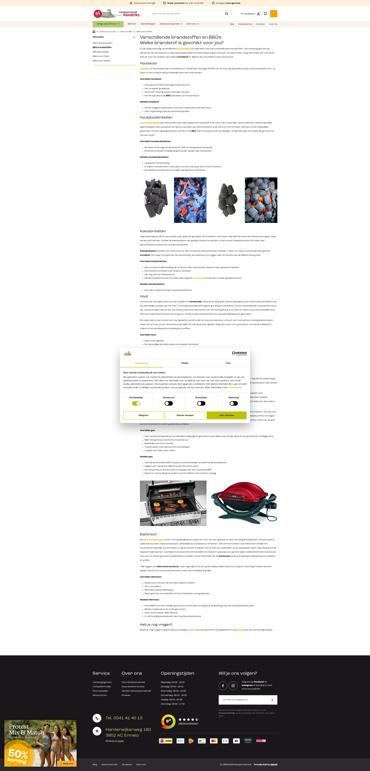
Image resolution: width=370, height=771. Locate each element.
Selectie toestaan (185, 415)
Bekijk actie (68, 764)
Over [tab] (228, 363)
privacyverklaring (226, 713)
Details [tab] (185, 363)
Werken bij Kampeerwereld (136, 691)
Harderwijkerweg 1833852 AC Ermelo (128, 733)
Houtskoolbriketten (150, 123)
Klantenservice (109, 765)
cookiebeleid (235, 387)
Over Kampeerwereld (133, 682)
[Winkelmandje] (273, 13)
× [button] (73, 722)
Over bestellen (100, 691)
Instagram (247, 685)
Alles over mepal (101, 61)
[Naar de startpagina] (116, 14)
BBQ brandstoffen (102, 47)
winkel (240, 630)
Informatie (98, 37)
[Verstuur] (274, 700)
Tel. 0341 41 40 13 (124, 718)
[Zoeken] (225, 13)
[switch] (169, 403)
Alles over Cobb (101, 56)
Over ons (141, 765)
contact (191, 630)
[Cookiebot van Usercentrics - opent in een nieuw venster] (234, 353)
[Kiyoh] (179, 721)
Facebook (259, 682)
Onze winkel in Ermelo (133, 687)
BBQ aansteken (101, 52)
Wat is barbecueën (103, 43)
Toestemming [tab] (141, 363)
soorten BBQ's (183, 49)
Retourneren (100, 695)
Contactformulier (102, 687)
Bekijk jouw (115, 741)
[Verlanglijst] (265, 14)
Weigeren (143, 415)
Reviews (126, 695)
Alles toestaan (226, 415)
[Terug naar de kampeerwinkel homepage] (94, 31)
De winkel (127, 765)
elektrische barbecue (154, 540)
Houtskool (145, 69)
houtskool (198, 278)
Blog (95, 765)
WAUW (273, 765)
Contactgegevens (102, 682)
